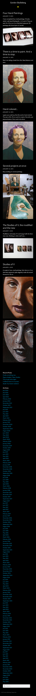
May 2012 (5, 633)
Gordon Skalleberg (18, 2)
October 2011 (6, 645)
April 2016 (6, 535)
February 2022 (7, 399)
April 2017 (5, 509)
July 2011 (5, 652)
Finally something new (9, 375)
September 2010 (7, 673)
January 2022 (6, 401)
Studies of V (9, 264)
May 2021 (5, 414)
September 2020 (8, 428)
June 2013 (5, 605)
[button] (18, 6)
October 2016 (7, 522)
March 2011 (6, 660)
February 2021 (7, 420)
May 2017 (5, 507)
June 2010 (6, 679)
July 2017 (5, 503)
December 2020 (7, 424)
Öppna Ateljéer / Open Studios (11, 377)
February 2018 (7, 488)
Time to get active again (9, 379)
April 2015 (6, 560)
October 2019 (7, 448)
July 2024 (5, 390)
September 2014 (7, 575)
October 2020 (7, 426)
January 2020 (7, 443)
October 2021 (6, 405)
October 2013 (7, 598)
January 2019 (6, 465)
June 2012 (5, 630)
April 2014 (6, 586)
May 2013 (5, 607)
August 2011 (6, 650)
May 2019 (5, 456)
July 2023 (5, 392)
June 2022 (6, 394)
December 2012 (7, 618)
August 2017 (6, 501)
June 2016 (5, 530)
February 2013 (7, 613)
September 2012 (7, 624)
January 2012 (6, 639)
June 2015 (5, 556)
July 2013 (5, 603)
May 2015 (5, 558)
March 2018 (6, 486)
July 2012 (5, 628)
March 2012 (6, 635)
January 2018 (6, 490)
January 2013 (6, 616)
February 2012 (7, 637)
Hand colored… (10, 109)
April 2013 (6, 609)
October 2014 (7, 573)
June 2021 (5, 411)
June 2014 (5, 582)
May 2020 (6, 435)
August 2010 (6, 675)
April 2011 (5, 658)
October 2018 (7, 471)
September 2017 (7, 499)
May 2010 (6, 681)
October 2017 (6, 496)
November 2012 (7, 620)
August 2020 (6, 431)
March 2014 (6, 588)
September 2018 (7, 473)
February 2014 (7, 590)
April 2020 (6, 437)
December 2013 (7, 594)
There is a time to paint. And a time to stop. (17, 53)
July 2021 (5, 409)
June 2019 (5, 454)
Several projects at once (14, 165)
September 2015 (7, 550)
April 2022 (6, 397)
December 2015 (7, 543)
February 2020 (7, 441)
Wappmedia (14, 692)
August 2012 (6, 626)
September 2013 (7, 601)
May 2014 (5, 584)
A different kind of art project (11, 381)
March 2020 (6, 439)
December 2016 (7, 518)
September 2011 (7, 647)
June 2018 (5, 479)
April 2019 (6, 458)
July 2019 (5, 452)
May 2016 (5, 533)
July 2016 (5, 528)
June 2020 (6, 433)
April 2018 (6, 484)
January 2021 (6, 422)
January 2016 (6, 541)
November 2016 (7, 520)
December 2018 (7, 467)
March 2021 (6, 418)
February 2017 (7, 514)
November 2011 (7, 643)
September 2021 (7, 407)
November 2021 (7, 403)
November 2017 (7, 494)
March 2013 (6, 611)
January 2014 (6, 592)
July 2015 (5, 554)
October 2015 (7, 547)
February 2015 (7, 565)
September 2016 (7, 524)
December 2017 (7, 492)
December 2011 (7, 641)
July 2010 (5, 677)
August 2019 (6, 450)
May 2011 (5, 656)
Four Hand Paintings (13, 13)
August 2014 (6, 577)
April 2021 (5, 416)
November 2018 (7, 469)
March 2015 (6, 562)
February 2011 (6, 662)
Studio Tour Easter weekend (11, 383)
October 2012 (6, 622)
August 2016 (6, 526)
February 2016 (7, 539)
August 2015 (6, 552)
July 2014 (5, 579)
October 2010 (7, 671)
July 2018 (5, 477)
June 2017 (5, 505)
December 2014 (7, 569)
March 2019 (6, 460)
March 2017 (6, 511)
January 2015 (6, 567)
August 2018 (6, 475)
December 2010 (7, 667)
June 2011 (5, 654)
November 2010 (7, 669)
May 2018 (5, 482)
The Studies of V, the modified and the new (17, 226)
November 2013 (7, 596)
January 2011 (6, 664)
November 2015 (7, 545)
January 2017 (6, 516)
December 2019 (7, 446)
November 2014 (7, 571)
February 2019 (7, 462)
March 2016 (6, 537)
